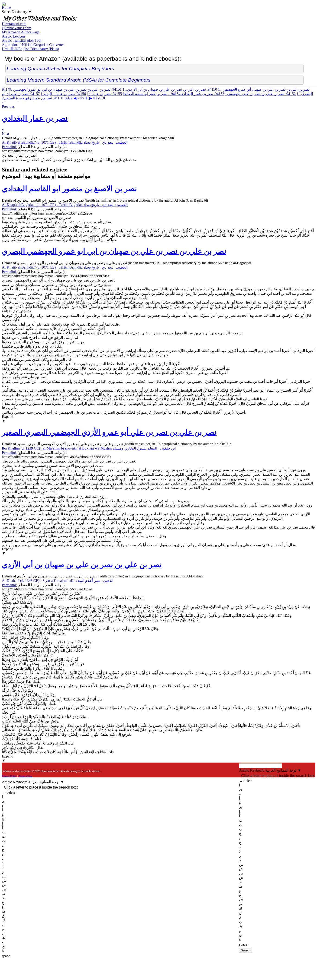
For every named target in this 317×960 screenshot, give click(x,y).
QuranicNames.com (16, 28)
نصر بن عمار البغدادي (196, 94)
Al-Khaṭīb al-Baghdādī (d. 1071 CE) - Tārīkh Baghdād (65, 142)
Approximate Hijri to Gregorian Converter (33, 45)
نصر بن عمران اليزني (63, 94)
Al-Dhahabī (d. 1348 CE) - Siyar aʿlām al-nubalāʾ (57, 581)
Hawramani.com (14, 24)
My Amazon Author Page (20, 32)
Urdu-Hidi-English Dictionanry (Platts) (30, 49)
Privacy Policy (9, 776)
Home (6, 8)
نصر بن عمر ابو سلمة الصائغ (151, 94)
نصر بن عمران (104, 94)
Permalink (9, 147)
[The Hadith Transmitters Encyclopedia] (4, 4)
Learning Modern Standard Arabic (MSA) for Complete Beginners (79, 79)
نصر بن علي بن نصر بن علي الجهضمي (260, 94)
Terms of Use (25, 776)
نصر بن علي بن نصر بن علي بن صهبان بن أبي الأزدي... (170, 89)
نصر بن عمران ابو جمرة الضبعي (32, 98)
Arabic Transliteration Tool (21, 40)
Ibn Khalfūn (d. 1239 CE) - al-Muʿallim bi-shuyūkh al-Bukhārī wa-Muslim (89, 448)
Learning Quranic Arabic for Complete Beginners (60, 68)
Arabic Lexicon (13, 36)
